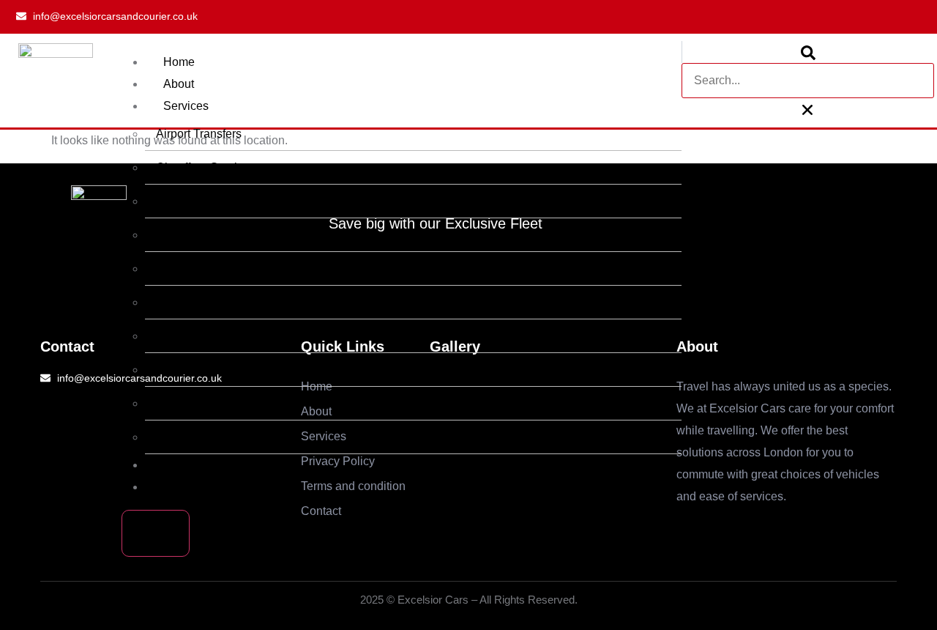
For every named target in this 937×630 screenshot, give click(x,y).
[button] (808, 52)
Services (186, 106)
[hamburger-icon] (652, 63)
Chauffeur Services (205, 167)
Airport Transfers (199, 133)
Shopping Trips (195, 369)
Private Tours (190, 302)
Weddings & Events (207, 201)
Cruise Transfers (199, 437)
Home (179, 62)
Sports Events (192, 336)
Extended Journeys (206, 235)
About (178, 84)
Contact (183, 487)
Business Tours (196, 268)
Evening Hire (190, 403)
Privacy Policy (200, 465)
